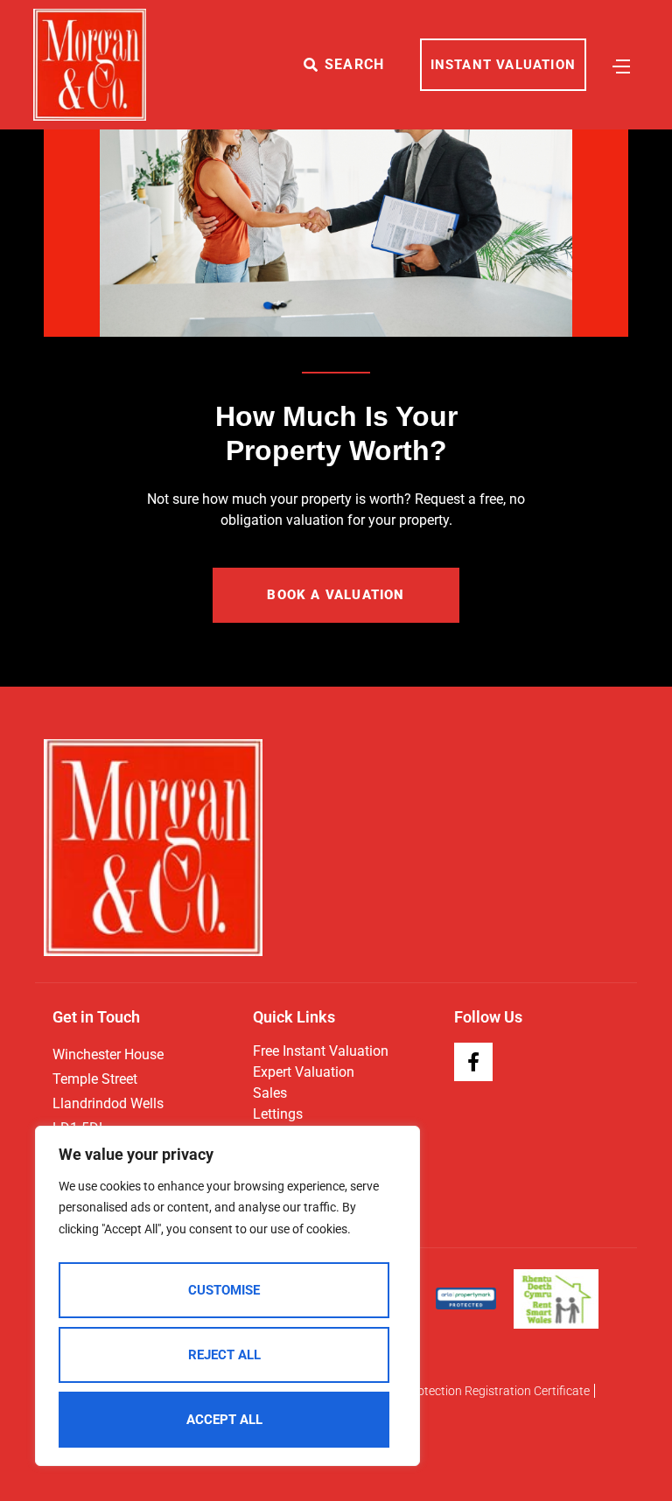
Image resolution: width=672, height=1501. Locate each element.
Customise (224, 1290)
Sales (270, 1093)
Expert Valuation (303, 1072)
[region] (227, 1296)
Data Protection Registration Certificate (483, 1391)
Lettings (278, 1114)
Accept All (224, 1420)
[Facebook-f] (473, 1062)
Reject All (224, 1355)
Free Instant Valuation (320, 1051)
